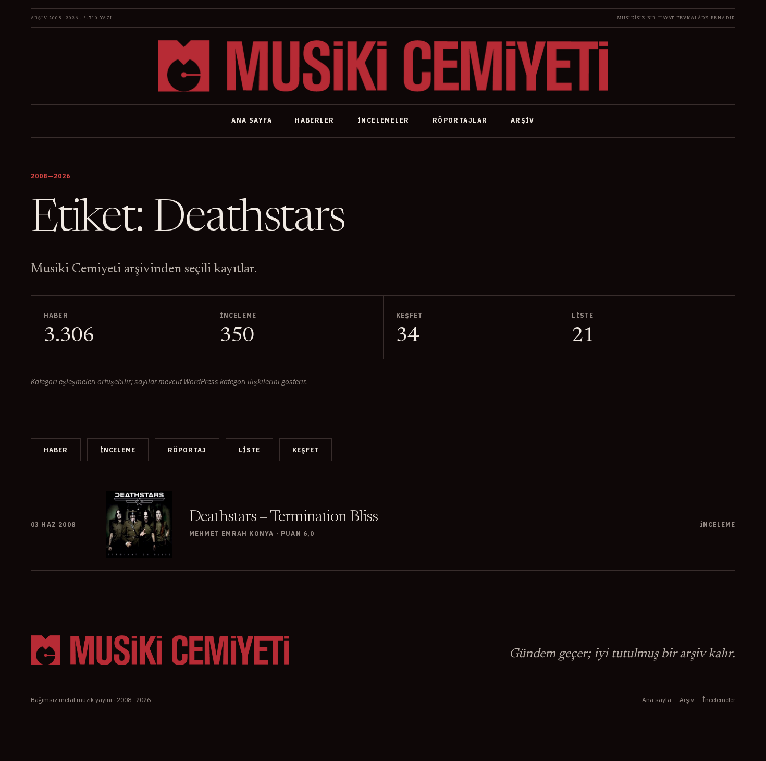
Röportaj (187, 450)
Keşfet (305, 450)
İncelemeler (383, 120)
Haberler (315, 120)
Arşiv (523, 120)
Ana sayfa (251, 120)
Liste (249, 450)
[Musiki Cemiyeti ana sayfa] (383, 66)
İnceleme (118, 450)
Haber (56, 450)
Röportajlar (460, 120)
